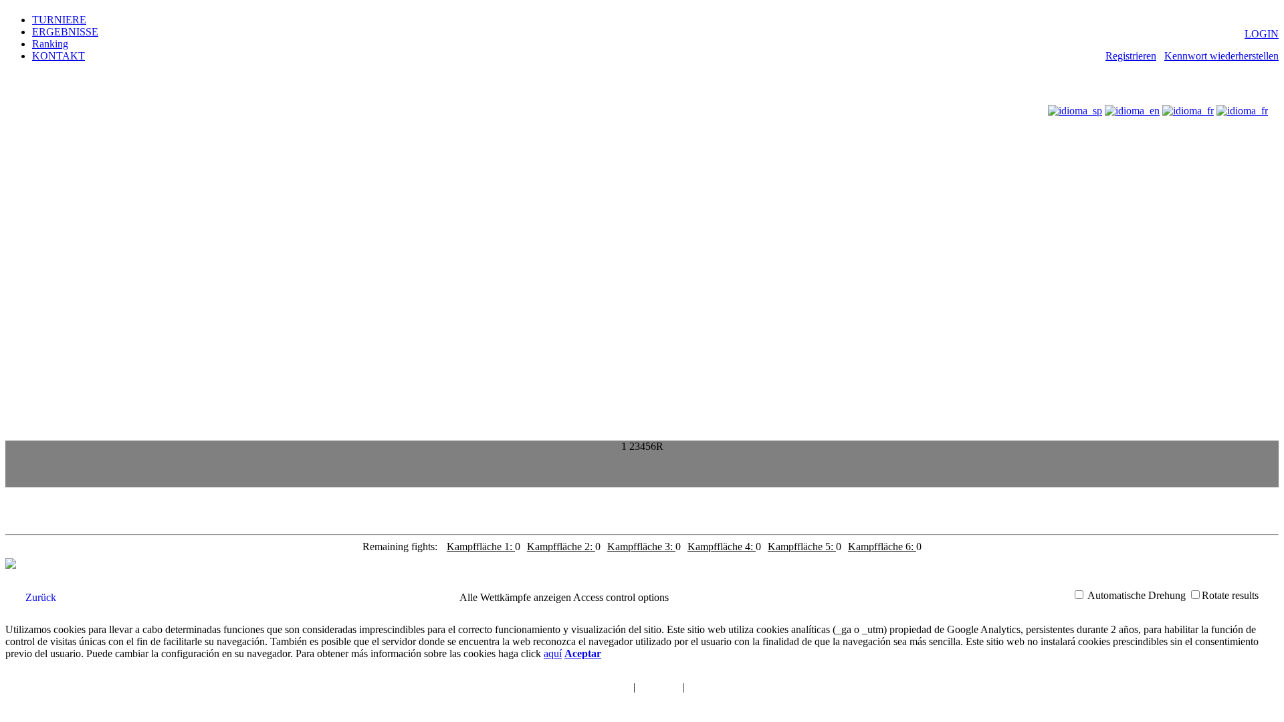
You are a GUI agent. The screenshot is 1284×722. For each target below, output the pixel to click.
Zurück (40, 597)
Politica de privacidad (728, 688)
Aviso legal (659, 688)
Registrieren (1130, 56)
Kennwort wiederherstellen (1221, 56)
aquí (553, 653)
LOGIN (1262, 33)
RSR (727, 704)
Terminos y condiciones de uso (572, 688)
